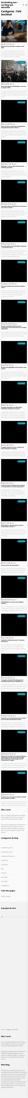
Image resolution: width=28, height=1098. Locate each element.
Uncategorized (5, 885)
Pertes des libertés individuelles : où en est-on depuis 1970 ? (13, 87)
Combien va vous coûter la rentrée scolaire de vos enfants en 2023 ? (13, 797)
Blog (2, 869)
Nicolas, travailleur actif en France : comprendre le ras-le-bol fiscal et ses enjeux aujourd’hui (14, 327)
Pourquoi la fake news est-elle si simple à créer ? (13, 286)
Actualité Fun (4, 860)
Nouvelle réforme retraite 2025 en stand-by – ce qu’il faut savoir (13, 246)
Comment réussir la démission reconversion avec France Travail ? (14, 206)
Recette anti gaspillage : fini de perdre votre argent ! (13, 368)
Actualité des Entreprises (7, 856)
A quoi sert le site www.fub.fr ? (10, 565)
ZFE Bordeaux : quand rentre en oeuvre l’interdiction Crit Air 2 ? (12, 526)
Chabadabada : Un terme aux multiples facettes (12, 602)
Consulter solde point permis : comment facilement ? (12, 640)
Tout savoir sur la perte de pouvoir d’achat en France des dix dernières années (13, 718)
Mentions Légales (5, 896)
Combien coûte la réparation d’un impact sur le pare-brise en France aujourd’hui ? (13, 486)
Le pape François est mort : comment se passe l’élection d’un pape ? (12, 448)
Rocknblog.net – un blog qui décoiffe (9, 5)
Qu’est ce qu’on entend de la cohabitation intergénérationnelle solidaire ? (13, 127)
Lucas (13, 44)
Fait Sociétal (21, 22)
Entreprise (4, 873)
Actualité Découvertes (7, 848)
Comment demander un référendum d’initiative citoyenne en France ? (11, 408)
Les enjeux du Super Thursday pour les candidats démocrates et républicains (12, 680)
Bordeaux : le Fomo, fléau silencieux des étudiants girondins (12, 166)
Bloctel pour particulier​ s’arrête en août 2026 (12, 47)
